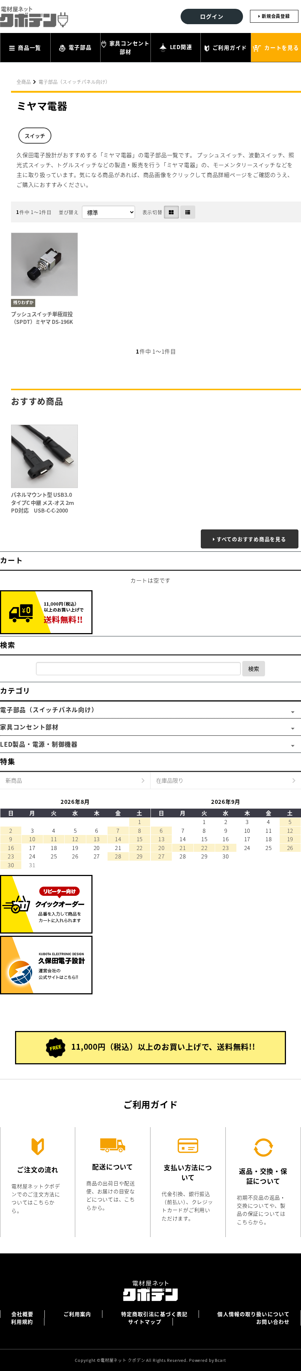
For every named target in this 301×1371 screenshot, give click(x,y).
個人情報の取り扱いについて (253, 1314)
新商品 (14, 780)
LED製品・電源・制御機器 (39, 744)
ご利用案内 (77, 1314)
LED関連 (180, 47)
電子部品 (79, 47)
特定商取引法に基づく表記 (154, 1314)
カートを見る (281, 47)
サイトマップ (145, 1321)
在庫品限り (170, 780)
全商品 (24, 81)
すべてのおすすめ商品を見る (251, 539)
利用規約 (22, 1321)
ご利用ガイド (229, 47)
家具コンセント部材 (129, 47)
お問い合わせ (273, 1321)
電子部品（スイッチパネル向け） (74, 81)
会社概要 (22, 1314)
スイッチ (35, 135)
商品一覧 (29, 47)
